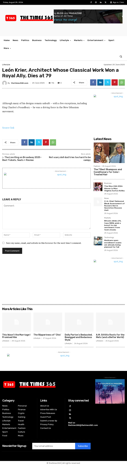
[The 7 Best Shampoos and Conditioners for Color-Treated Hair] (109, 153)
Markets (107, 218)
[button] (121, 56)
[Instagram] (95, 2)
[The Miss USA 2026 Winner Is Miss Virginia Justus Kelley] (98, 186)
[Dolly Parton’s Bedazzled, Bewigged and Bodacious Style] (79, 322)
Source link (8, 127)
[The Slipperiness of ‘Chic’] (47, 322)
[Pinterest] (115, 82)
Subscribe (83, 446)
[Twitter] (105, 2)
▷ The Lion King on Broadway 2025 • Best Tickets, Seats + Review (21, 158)
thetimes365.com (19, 83)
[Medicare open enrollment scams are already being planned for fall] (98, 241)
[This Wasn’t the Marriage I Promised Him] (16, 322)
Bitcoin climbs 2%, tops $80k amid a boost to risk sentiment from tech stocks (112, 225)
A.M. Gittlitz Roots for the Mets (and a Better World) (110, 336)
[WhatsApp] (122, 82)
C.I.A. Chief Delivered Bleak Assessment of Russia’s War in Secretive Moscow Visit (114, 205)
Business (108, 183)
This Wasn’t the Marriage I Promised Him (16, 336)
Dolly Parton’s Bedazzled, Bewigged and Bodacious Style (78, 337)
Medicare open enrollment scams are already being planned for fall (112, 243)
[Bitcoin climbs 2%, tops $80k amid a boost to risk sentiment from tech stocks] (98, 221)
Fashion (97, 166)
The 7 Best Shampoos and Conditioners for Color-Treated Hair (108, 172)
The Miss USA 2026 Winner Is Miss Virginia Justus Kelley (114, 188)
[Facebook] (91, 2)
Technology (109, 237)
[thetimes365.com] (5, 83)
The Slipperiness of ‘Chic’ (47, 334)
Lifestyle (6, 65)
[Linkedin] (100, 2)
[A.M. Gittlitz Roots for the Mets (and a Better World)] (110, 322)
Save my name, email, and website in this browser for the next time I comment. (43, 242)
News (106, 198)
